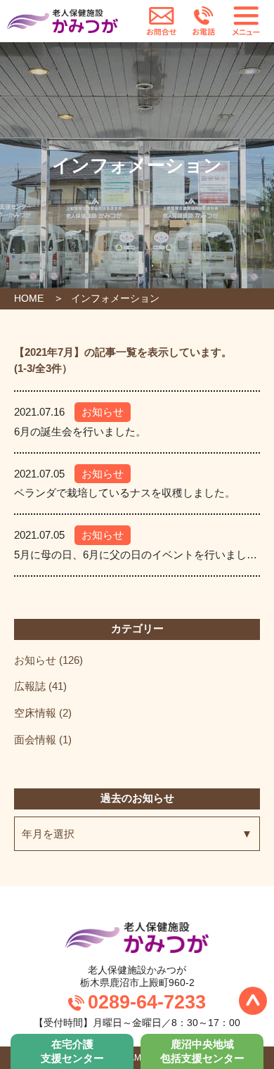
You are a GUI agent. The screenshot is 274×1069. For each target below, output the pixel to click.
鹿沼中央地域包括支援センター (202, 1051)
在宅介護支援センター (72, 1051)
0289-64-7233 (147, 1002)
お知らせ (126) (48, 660)
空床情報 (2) (43, 713)
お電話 (204, 21)
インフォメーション (115, 298)
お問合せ (162, 21)
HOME (29, 298)
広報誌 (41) (40, 686)
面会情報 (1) (43, 739)
